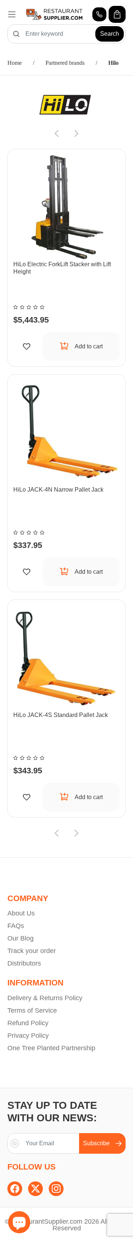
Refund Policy (27, 1023)
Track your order (31, 951)
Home (14, 63)
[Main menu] (11, 14)
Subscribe (96, 1143)
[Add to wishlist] (26, 346)
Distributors (24, 963)
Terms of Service (32, 1010)
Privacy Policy (28, 1035)
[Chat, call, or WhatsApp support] (99, 14)
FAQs (15, 925)
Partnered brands (65, 63)
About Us (21, 913)
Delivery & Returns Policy (44, 998)
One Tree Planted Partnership (51, 1048)
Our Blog (20, 938)
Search (109, 34)
